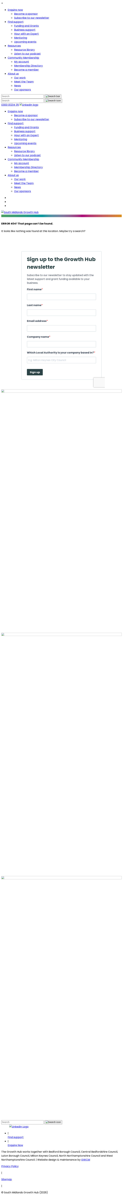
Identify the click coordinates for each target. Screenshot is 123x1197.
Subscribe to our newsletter (31, 18)
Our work (20, 78)
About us (13, 74)
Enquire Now (15, 1145)
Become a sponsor (26, 14)
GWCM (85, 1160)
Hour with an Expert (26, 34)
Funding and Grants (26, 26)
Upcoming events (25, 42)
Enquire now (15, 10)
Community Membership (23, 58)
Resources (14, 46)
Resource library (24, 50)
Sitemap (6, 1179)
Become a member (26, 70)
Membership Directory (28, 66)
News (17, 85)
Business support (24, 30)
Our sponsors (22, 89)
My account (21, 62)
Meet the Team (24, 82)
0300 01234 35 (10, 105)
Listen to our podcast (27, 54)
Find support (16, 22)
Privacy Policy (10, 1166)
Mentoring (20, 38)
